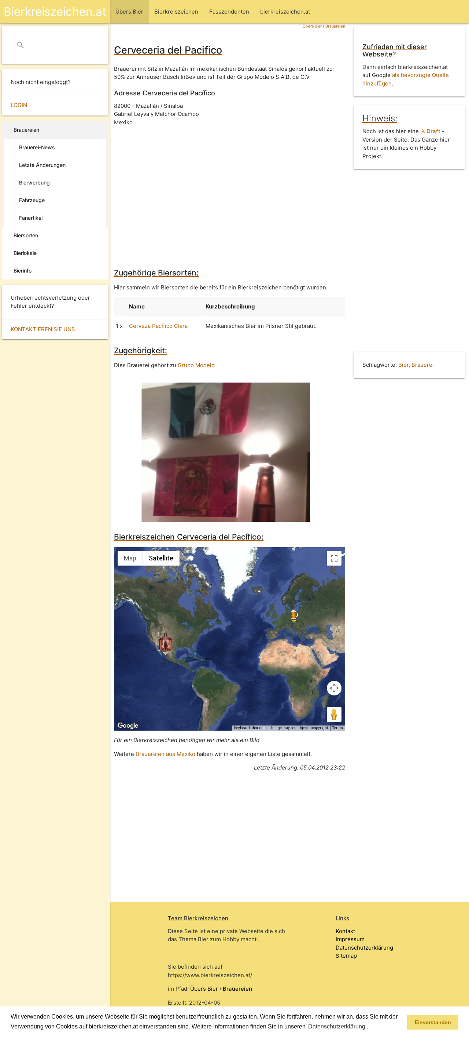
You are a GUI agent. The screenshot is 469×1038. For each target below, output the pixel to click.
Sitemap (346, 955)
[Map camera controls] (334, 688)
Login (19, 105)
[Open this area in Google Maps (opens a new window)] (128, 726)
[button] (370, 1027)
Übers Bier (312, 26)
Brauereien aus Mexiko (165, 753)
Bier (403, 364)
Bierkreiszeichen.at (55, 11)
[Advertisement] (229, 191)
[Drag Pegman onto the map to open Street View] (334, 714)
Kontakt (345, 931)
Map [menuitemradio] (130, 558)
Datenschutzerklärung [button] (336, 1026)
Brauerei (422, 364)
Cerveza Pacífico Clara (158, 325)
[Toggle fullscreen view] (334, 558)
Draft (432, 131)
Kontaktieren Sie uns (43, 329)
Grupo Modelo (196, 365)
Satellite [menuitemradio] (161, 558)
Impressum (350, 939)
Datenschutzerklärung (364, 947)
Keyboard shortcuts (250, 728)
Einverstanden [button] (433, 1022)
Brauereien (335, 26)
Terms (337, 728)
